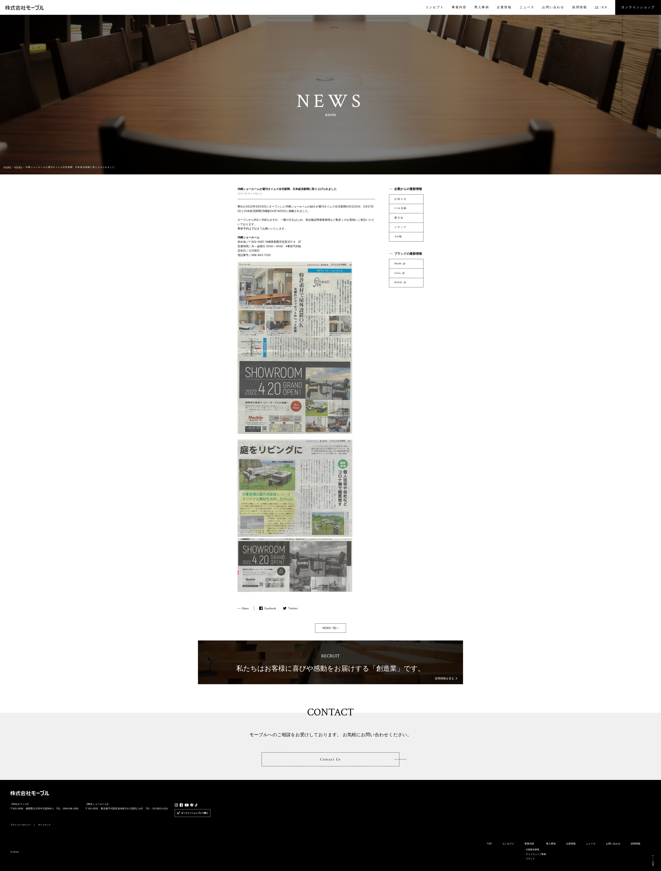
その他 (398, 236)
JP (597, 7)
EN (604, 7)
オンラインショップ (638, 7)
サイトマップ (44, 825)
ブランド (530, 858)
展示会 (399, 217)
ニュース (527, 7)
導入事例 (481, 7)
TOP (489, 843)
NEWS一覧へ (330, 628)
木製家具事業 (532, 849)
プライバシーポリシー (20, 825)
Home (7, 167)
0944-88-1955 (70, 808)
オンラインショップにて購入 (194, 813)
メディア (400, 227)
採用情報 (579, 7)
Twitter (293, 608)
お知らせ (400, 199)
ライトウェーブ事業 (536, 854)
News (18, 167)
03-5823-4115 (160, 808)
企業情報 (504, 7)
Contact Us (330, 759)
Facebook (270, 608)
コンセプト (434, 7)
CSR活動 (400, 208)
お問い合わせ (553, 7)
